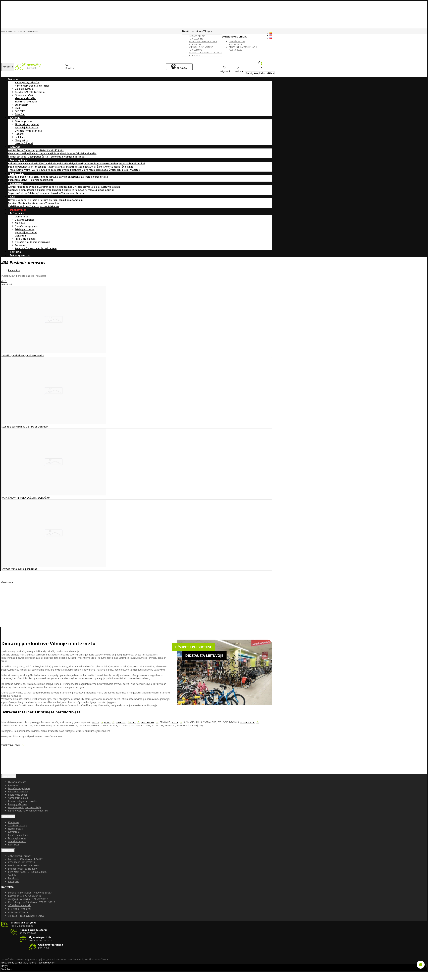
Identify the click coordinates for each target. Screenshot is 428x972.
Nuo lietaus (41, 153)
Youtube (12, 875)
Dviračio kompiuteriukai (28, 130)
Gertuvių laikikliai (111, 186)
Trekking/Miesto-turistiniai (30, 92)
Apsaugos (34, 150)
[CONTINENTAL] (17, 594)
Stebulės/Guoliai (87, 166)
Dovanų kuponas (24, 219)
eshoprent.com (47, 962)
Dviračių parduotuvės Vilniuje (196, 31)
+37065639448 (24, 895)
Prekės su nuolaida (18, 835)
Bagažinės (66, 186)
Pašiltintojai (55, 153)
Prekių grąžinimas (25, 238)
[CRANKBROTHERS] (19, 603)
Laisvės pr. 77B (237, 43)
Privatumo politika (18, 791)
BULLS (107, 722)
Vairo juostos (55, 169)
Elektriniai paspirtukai (21, 176)
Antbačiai (22, 150)
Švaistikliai (128, 166)
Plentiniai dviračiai (25, 98)
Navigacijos (21, 140)
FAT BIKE (20, 111)
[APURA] (13, 591)
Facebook (13, 878)
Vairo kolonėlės (72, 169)
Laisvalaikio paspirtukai (95, 176)
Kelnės (51, 150)
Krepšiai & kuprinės (63, 189)
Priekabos (53, 206)
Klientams (8, 816)
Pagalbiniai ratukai (134, 163)
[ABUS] (12, 600)
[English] (271, 35)
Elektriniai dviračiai (26, 101)
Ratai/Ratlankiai (56, 166)
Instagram (13, 881)
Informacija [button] (17, 213)
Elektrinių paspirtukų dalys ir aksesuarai (57, 176)
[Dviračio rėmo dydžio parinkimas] (54, 565)
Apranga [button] (15, 146)
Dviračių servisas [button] (20, 255)
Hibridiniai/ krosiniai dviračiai (32, 85)
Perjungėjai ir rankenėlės (32, 166)
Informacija (9, 776)
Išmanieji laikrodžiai (26, 127)
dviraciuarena (8, 31)
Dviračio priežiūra (38, 200)
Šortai (45, 156)
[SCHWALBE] (15, 587)
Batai (43, 150)
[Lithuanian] (271, 33)
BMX (17, 107)
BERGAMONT (147, 722)
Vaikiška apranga (74, 156)
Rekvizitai (8, 850)
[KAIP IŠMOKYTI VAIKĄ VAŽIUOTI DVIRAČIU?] (54, 494)
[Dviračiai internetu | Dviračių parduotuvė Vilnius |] (28, 69)
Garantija (20, 235)
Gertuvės (13, 189)
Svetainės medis (17, 841)
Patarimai (20, 245)
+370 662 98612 (28, 899)
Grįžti (4, 281)
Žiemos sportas (38, 206)
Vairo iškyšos (39, 169)
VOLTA (175, 722)
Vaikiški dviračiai (24, 88)
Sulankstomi (22, 104)
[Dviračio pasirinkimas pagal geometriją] (54, 352)
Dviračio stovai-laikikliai (87, 186)
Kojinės (59, 150)
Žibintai (80, 193)
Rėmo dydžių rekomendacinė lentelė (36, 248)
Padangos (117, 163)
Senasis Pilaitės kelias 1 (203, 43)
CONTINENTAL (247, 722)
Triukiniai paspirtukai (40, 179)
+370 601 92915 (31, 902)
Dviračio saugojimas (26, 226)
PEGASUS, (121, 722)
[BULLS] (13, 613)
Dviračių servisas (17, 782)
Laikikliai (20, 137)
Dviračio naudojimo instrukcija (32, 242)
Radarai (19, 133)
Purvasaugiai (92, 189)
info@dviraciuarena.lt (19, 905)
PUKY (133, 722)
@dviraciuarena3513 (28, 31)
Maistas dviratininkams (31, 203)
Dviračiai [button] (13, 79)
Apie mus (20, 222)
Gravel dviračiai (24, 95)
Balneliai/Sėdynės (18, 163)
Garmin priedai (23, 121)
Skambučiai (107, 189)
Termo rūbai (56, 156)
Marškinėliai (27, 153)
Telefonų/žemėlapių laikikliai (44, 193)
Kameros (105, 163)
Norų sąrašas (15, 828)
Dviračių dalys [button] (18, 160)
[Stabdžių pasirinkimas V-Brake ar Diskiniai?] (54, 423)
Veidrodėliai (68, 193)
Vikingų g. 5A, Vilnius (201, 48)
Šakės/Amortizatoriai (109, 166)
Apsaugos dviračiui (28, 186)
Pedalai (12, 166)
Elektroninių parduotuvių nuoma (18, 962)
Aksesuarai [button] (16, 183)
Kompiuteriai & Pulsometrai (35, 189)
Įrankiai (13, 203)
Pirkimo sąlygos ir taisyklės (22, 801)
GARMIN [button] (15, 117)
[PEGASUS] (14, 610)
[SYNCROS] (14, 606)
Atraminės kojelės (49, 186)
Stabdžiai (71, 166)
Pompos (80, 189)
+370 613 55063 (30, 892)
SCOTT (95, 722)
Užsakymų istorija (17, 825)
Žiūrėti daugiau (10, 745)
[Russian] (271, 38)
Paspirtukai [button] (17, 173)
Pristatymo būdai (24, 229)
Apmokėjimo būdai (26, 232)
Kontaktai (13, 844)
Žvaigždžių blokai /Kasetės (124, 169)
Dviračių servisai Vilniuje (234, 36)
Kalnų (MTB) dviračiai (27, 82)
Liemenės (14, 153)
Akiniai (12, 150)
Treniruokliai (52, 203)
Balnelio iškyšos (38, 163)
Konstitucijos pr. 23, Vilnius (205, 54)
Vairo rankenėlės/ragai (95, 169)
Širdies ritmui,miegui (27, 124)
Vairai (28, 169)
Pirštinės (67, 153)
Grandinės (93, 163)
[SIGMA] (13, 597)
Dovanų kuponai (18, 200)
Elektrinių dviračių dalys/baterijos (67, 163)
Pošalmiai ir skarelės (84, 153)
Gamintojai (21, 216)
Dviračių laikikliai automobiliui (66, 200)
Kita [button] (12, 196)
